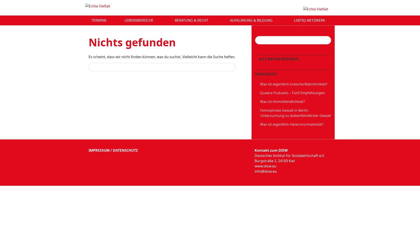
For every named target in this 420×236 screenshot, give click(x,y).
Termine (99, 20)
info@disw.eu (266, 171)
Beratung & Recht (192, 20)
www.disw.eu (265, 166)
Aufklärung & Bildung (251, 20)
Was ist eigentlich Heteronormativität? (292, 124)
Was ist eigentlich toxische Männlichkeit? (293, 84)
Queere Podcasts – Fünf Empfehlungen (292, 92)
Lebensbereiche (139, 20)
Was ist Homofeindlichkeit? (282, 101)
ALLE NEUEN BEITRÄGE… (279, 59)
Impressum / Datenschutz (113, 150)
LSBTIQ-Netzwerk (310, 20)
